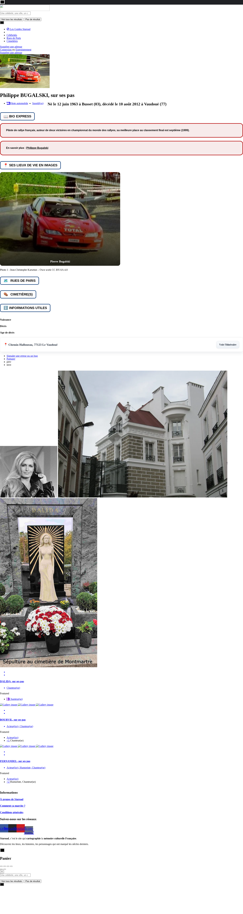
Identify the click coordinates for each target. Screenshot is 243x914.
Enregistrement (23, 49)
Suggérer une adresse (11, 46)
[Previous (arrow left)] (1, 869)
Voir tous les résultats (11, 19)
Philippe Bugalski (37, 147)
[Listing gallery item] (60, 219)
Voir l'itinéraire (227, 344)
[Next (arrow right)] (4, 869)
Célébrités (12, 35)
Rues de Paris (14, 38)
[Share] (4, 866)
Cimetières (12, 41)
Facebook (124, 904)
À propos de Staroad (11, 799)
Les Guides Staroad (19, 29)
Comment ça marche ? (12, 805)
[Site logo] (25, 10)
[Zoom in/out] (11, 866)
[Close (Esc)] (1, 866)
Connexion (6, 49)
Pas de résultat (32, 19)
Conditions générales (11, 812)
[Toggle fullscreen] (8, 866)
